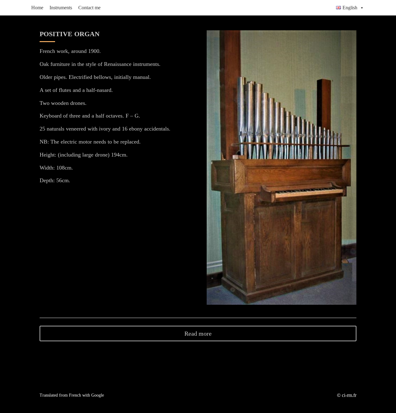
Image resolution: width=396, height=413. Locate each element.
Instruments (61, 7)
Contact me (89, 7)
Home (37, 7)
